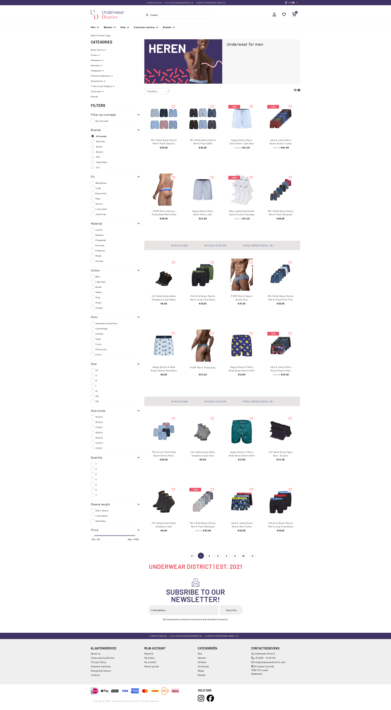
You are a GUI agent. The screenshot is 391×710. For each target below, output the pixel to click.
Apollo (99, 146)
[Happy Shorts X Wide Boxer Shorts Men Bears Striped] (163, 345)
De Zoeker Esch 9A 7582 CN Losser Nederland (262, 670)
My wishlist (150, 662)
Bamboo (99, 235)
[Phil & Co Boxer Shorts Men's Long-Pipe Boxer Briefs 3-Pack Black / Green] (202, 274)
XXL (97, 396)
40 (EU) (99, 443)
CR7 (98, 157)
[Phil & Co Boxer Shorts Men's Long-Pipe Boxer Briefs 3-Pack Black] (280, 501)
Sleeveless (100, 521)
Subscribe (231, 610)
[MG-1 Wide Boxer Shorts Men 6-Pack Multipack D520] (202, 501)
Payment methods (101, 666)
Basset (99, 151)
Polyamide (100, 240)
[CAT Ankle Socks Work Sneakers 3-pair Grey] (202, 430)
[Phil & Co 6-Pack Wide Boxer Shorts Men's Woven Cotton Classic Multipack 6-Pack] (163, 430)
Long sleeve (101, 515)
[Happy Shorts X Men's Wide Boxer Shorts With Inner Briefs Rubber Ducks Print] (241, 345)
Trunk (98, 188)
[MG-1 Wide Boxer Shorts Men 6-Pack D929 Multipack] (202, 118)
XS (96, 370)
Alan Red (100, 141)
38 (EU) (98, 432)
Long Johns (101, 209)
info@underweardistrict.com (269, 662)
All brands (101, 136)
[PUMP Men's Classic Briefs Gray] (241, 274)
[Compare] (287, 2)
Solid (97, 339)
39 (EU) (98, 437)
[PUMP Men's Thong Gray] (202, 345)
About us (96, 653)
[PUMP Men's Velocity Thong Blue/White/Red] (163, 189)
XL (96, 391)
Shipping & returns (101, 670)
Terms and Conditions (103, 657)
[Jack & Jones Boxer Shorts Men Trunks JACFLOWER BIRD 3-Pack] (241, 501)
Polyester (100, 250)
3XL (97, 401)
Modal (98, 255)
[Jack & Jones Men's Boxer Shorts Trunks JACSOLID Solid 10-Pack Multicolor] (280, 118)
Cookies (95, 674)
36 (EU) (98, 422)
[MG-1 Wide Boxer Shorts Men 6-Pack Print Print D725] (280, 274)
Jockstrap (100, 214)
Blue (97, 276)
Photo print (101, 349)
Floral (98, 354)
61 (243, 555)
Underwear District (264, 653)
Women (202, 657)
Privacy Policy (98, 662)
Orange (99, 307)
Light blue (100, 281)
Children (202, 662)
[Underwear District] (107, 14)
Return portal (151, 666)
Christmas (203, 666)
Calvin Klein (101, 162)
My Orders (149, 657)
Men (108, 35)
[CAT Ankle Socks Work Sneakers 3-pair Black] (163, 274)
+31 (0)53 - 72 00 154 (265, 657)
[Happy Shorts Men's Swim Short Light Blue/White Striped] (202, 189)
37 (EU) (98, 427)
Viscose (99, 261)
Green (98, 302)
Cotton (99, 229)
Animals (99, 333)
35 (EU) (98, 417)
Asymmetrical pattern (106, 323)
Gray (97, 297)
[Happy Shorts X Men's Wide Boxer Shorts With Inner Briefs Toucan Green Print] (241, 430)
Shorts (98, 203)
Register (149, 653)
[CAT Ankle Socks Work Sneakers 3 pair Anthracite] (163, 501)
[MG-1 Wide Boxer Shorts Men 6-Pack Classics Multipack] (163, 118)
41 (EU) (98, 448)
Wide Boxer (101, 183)
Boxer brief (100, 193)
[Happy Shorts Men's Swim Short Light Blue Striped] (241, 118)
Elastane (99, 245)
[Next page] (252, 556)
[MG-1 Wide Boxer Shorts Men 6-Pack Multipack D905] (280, 189)
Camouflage (101, 328)
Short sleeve (101, 510)
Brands (201, 674)
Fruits (98, 344)
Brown (98, 287)
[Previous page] (192, 556)
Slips (97, 198)
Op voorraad (101, 121)
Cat (98, 167)
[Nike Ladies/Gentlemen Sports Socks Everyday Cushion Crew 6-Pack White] (241, 189)
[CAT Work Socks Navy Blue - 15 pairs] (280, 430)
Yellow (98, 292)
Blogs (201, 670)
